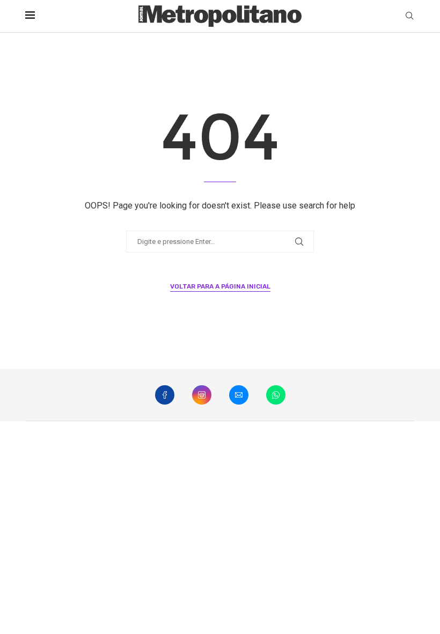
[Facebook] (164, 395)
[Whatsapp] (275, 395)
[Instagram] (201, 395)
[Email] (238, 395)
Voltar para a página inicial (220, 286)
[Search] (409, 16)
